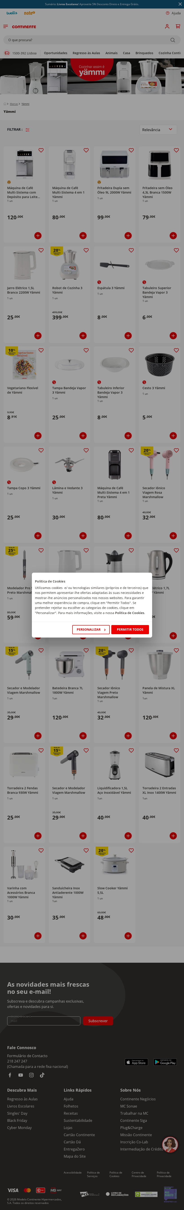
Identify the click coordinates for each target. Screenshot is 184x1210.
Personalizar (89, 629)
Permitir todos (130, 629)
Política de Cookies (129, 613)
